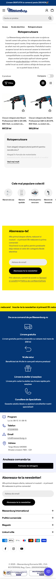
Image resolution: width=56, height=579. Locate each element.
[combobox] (28, 18)
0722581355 (13, 429)
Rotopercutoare (35, 27)
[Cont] (46, 10)
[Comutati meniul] (3, 10)
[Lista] (50, 83)
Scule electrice (18, 27)
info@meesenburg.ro (17, 438)
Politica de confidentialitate (33, 281)
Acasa (5, 27)
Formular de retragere (28, 466)
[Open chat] (48, 572)
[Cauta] (50, 18)
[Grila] (43, 83)
